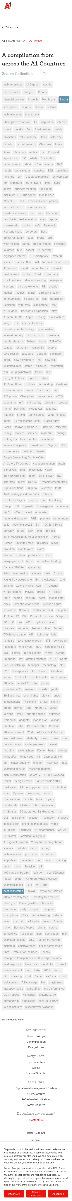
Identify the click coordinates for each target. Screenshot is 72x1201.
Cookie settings (36, 1193)
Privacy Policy (11, 16)
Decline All (14, 1193)
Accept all (58, 1193)
